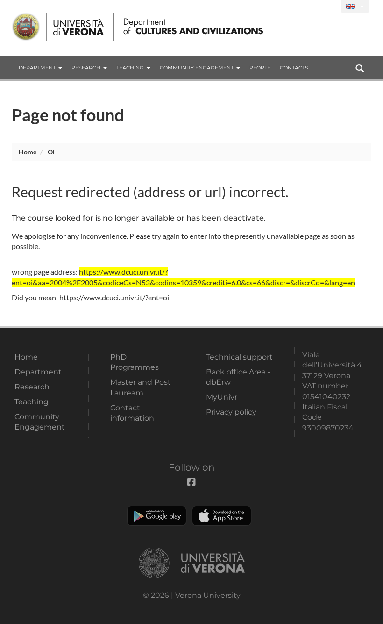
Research (85, 67)
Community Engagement (197, 67)
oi (51, 152)
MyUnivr (221, 397)
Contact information (132, 413)
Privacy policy (231, 412)
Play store (157, 515)
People (259, 67)
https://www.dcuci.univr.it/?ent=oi (114, 297)
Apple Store (221, 515)
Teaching (130, 67)
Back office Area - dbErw (238, 377)
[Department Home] (190, 27)
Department (37, 67)
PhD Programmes (134, 362)
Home (27, 152)
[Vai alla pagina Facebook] (330, 7)
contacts (294, 67)
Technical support (239, 357)
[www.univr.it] (58, 27)
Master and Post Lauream (140, 387)
